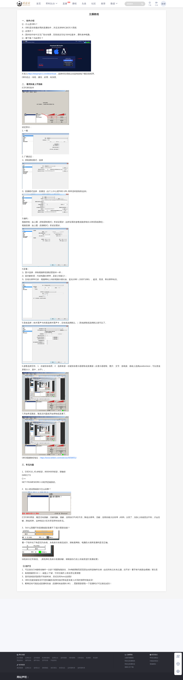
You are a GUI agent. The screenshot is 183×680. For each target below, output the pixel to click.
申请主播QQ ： (155, 658)
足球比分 (28, 658)
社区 (93, 3)
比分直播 (20, 658)
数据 (113, 3)
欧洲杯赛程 (46, 658)
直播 (65, 3)
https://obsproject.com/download (42, 74)
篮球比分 (55, 658)
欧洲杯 (88, 658)
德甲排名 (28, 660)
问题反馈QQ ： (155, 661)
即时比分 (50, 3)
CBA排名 (81, 658)
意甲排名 (45, 660)
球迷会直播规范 (130, 661)
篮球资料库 (81, 668)
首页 (38, 3)
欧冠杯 (95, 658)
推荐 (103, 3)
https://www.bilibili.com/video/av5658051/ (58, 458)
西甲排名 (37, 660)
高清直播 (20, 668)
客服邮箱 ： (154, 664)
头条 (84, 3)
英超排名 (20, 660)
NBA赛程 (72, 658)
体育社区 (62, 668)
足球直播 (37, 658)
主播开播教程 (129, 658)
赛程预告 (45, 668)
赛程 (74, 3)
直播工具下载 (129, 667)
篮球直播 (64, 658)
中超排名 (54, 660)
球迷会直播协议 (130, 664)
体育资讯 (54, 668)
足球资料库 (71, 668)
